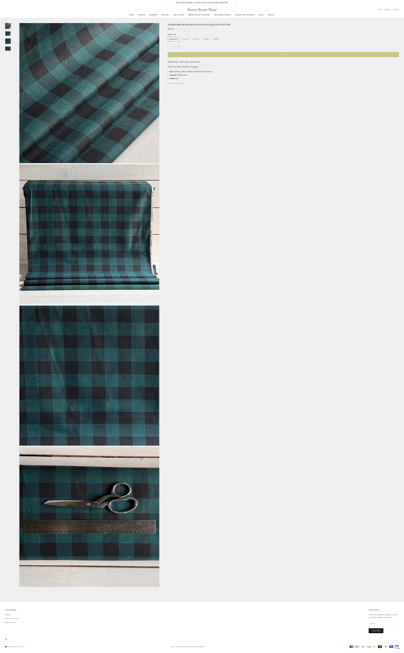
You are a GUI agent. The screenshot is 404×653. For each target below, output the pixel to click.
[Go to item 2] (8, 34)
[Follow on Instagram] (6, 639)
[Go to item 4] (8, 49)
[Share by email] (183, 83)
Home (131, 15)
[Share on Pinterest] (180, 83)
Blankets (153, 15)
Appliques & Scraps (222, 15)
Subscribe (376, 631)
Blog (261, 15)
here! (196, 67)
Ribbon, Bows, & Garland (199, 15)
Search (7, 615)
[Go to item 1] (8, 26)
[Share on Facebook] (174, 83)
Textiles (141, 15)
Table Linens (178, 15)
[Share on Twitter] (177, 83)
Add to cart (283, 55)
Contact (271, 15)
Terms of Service (11, 618)
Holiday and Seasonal (245, 15)
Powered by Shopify (197, 646)
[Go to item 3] (8, 41)
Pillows (165, 15)
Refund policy (10, 622)
